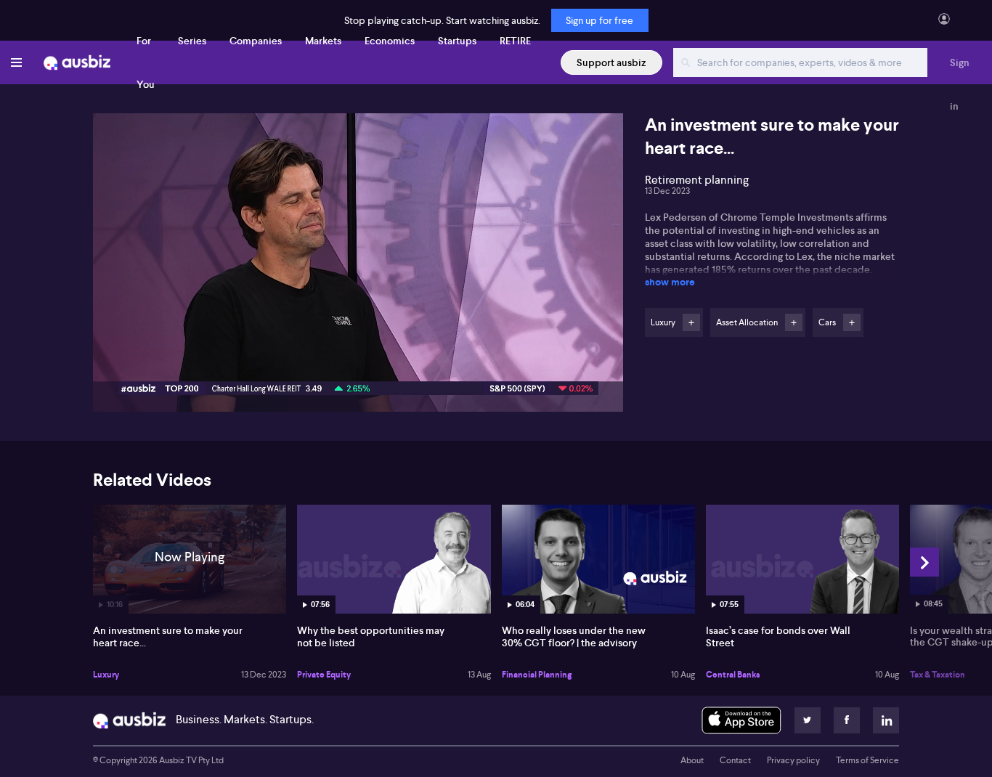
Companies (255, 40)
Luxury (106, 674)
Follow (691, 322)
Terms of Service (867, 760)
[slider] (358, 359)
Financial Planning (537, 674)
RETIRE (515, 40)
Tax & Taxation (937, 674)
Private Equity (324, 674)
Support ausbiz (611, 62)
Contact (735, 760)
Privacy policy (793, 760)
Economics (390, 40)
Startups (457, 40)
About (692, 760)
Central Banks (733, 674)
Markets (323, 40)
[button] (362, 266)
